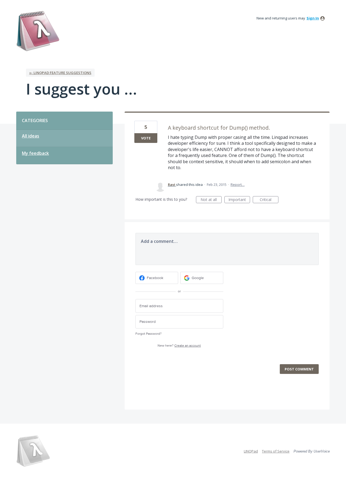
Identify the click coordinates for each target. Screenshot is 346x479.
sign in (313, 18)
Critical (269, 200)
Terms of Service (276, 451)
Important (239, 200)
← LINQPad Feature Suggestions (60, 72)
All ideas (30, 136)
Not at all (211, 200)
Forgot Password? (148, 334)
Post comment (299, 369)
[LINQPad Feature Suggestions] (37, 31)
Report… (238, 184)
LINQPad (251, 451)
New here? (179, 346)
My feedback (35, 153)
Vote (146, 138)
